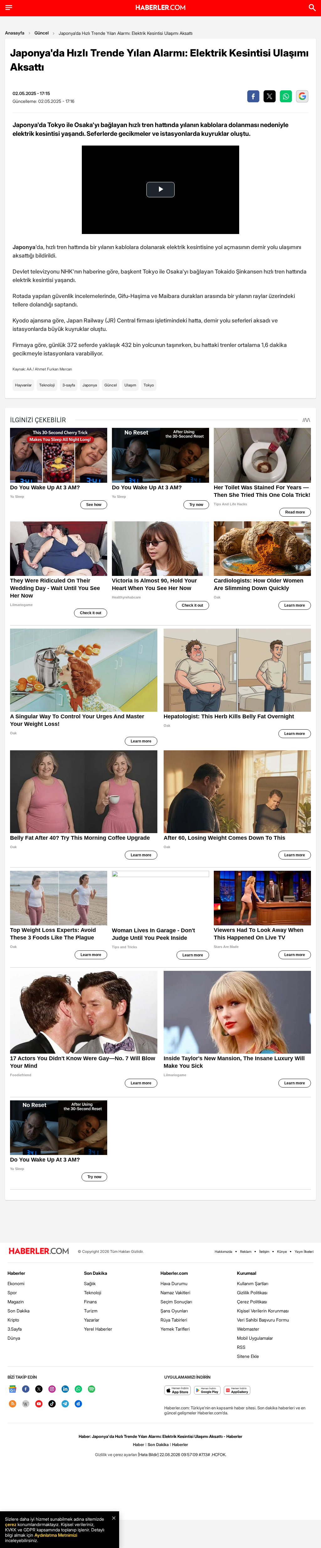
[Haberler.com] (39, 1251)
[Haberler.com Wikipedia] (26, 1404)
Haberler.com (174, 1273)
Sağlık (90, 1283)
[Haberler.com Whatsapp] (78, 1389)
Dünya (14, 1338)
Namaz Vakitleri (175, 1292)
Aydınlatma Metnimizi (55, 1535)
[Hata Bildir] (148, 1454)
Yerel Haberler (98, 1329)
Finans (90, 1301)
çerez (10, 1524)
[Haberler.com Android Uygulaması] (207, 1390)
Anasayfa (14, 32)
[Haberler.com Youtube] (39, 1404)
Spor (12, 1292)
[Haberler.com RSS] (13, 1404)
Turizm (90, 1310)
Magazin (16, 1301)
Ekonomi (16, 1283)
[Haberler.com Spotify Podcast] (92, 1389)
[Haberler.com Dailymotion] (78, 1404)
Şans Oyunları (174, 1310)
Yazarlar (91, 1319)
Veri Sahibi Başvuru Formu (263, 1319)
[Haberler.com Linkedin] (65, 1389)
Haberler (16, 1273)
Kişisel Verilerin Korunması (263, 1310)
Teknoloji (47, 385)
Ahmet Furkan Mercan (53, 369)
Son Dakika (18, 1310)
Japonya (89, 385)
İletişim (264, 1251)
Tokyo (149, 385)
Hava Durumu (173, 1283)
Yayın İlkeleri (304, 1251)
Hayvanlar (23, 385)
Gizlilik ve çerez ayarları (116, 1454)
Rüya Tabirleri (173, 1319)
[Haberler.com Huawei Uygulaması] (237, 1390)
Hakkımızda (223, 1251)
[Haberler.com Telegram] (65, 1404)
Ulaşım (130, 385)
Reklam (245, 1251)
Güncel (41, 32)
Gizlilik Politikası (252, 1292)
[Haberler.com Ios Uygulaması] (177, 1390)
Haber (138, 1444)
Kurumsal (246, 1273)
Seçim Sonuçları (176, 1301)
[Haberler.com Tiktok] (52, 1404)
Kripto (13, 1319)
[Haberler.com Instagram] (52, 1389)
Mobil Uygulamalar (255, 1338)
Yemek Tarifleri (175, 1329)
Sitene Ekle (248, 1356)
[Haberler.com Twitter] (39, 1389)
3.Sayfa (15, 1329)
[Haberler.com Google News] (13, 1389)
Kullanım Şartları (252, 1283)
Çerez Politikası (252, 1301)
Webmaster (248, 1329)
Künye (282, 1251)
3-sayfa (68, 385)
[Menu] (9, 7)
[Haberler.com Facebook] (26, 1389)
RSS (241, 1347)
